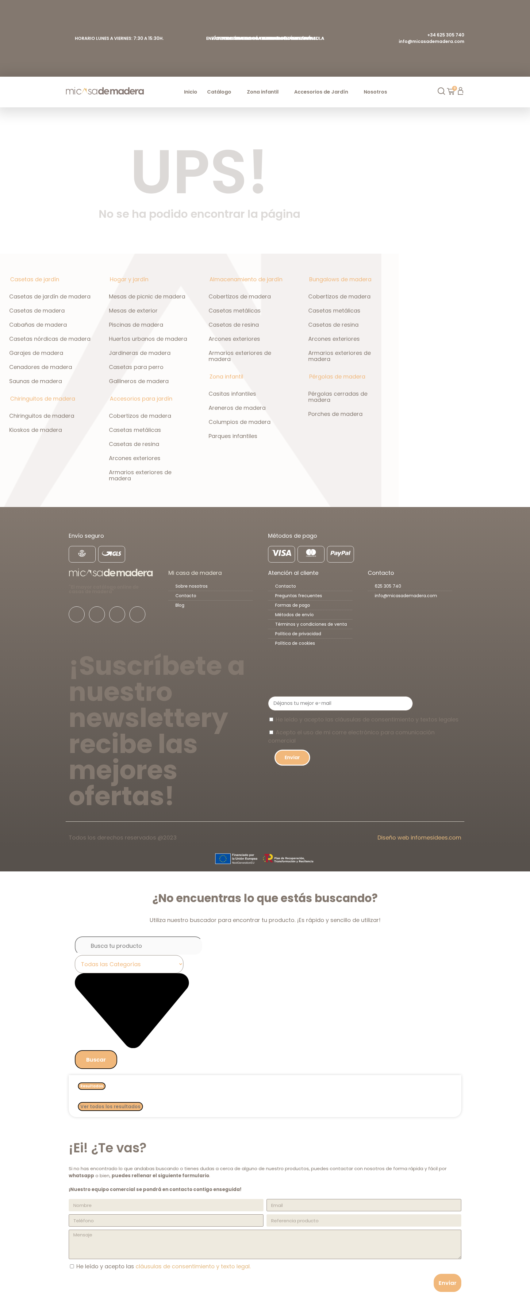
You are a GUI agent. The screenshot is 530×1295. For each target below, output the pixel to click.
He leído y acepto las (163, 1266)
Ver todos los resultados (110, 1106)
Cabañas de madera (38, 325)
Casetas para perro (136, 367)
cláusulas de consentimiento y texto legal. (193, 1266)
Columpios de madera (240, 422)
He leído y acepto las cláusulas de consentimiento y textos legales (367, 719)
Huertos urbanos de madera (148, 339)
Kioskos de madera (35, 430)
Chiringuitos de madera (41, 416)
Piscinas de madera (136, 325)
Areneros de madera (237, 408)
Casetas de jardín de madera (49, 296)
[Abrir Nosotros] (391, 92)
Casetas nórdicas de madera (49, 339)
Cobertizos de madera (140, 416)
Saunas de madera (35, 381)
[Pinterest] (137, 614)
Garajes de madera (36, 353)
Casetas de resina (134, 444)
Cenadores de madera (40, 367)
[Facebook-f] (77, 614)
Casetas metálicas (135, 430)
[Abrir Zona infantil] (282, 92)
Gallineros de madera (139, 381)
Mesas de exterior (133, 310)
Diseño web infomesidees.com (419, 837)
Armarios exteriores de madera (140, 475)
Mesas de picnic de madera (147, 296)
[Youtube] (117, 614)
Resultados (91, 1086)
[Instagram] (97, 614)
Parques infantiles (233, 436)
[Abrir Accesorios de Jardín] (352, 92)
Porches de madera (335, 414)
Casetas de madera (37, 310)
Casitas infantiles (232, 394)
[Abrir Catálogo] (235, 92)
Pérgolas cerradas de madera (337, 397)
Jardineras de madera (140, 353)
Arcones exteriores (134, 458)
